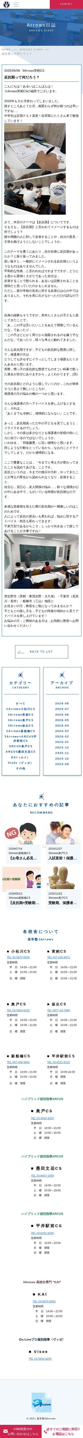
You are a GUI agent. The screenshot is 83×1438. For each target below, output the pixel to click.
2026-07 (62, 709)
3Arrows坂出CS (21, 725)
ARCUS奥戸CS (21, 746)
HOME (6, 50)
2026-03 (62, 731)
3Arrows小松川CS (20, 709)
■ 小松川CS (19, 951)
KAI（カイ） (20, 757)
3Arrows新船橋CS (20, 731)
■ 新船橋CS (19, 1056)
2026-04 (62, 725)
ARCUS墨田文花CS (21, 751)
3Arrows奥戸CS (21, 720)
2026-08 (62, 703)
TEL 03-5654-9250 (42, 1118)
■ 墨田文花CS (46, 1168)
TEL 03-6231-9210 (58, 1062)
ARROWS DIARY (31, 50)
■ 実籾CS (57, 951)
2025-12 (62, 747)
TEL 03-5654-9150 (18, 1010)
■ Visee (38, 1352)
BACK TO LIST (41, 651)
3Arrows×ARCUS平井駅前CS (21, 738)
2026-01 (62, 742)
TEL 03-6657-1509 (42, 1175)
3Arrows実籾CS (21, 714)
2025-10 (62, 758)
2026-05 (62, 720)
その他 (20, 768)
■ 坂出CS (57, 1004)
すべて (20, 703)
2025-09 (62, 764)
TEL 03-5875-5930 (18, 957)
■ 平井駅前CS (61, 1056)
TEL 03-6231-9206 (42, 1233)
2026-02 (62, 736)
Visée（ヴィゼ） (21, 762)
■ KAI (40, 1294)
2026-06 (62, 714)
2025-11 (62, 753)
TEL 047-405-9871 (58, 957)
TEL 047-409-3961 (18, 1062)
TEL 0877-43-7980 (58, 1010)
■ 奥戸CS (16, 1004)
